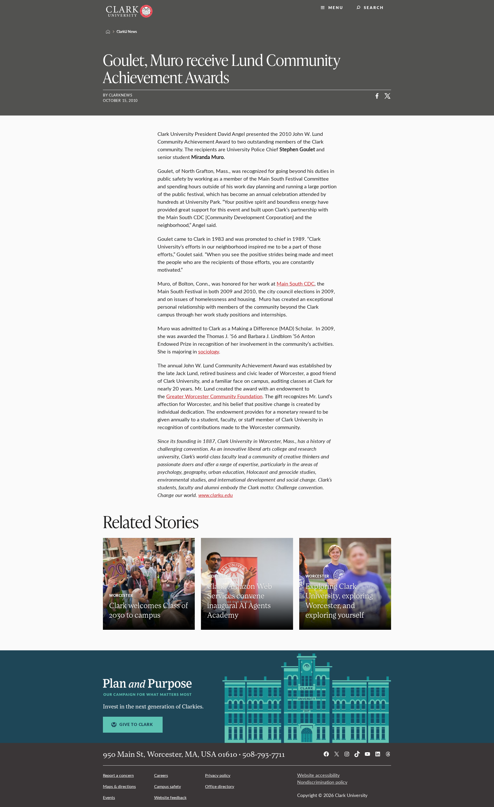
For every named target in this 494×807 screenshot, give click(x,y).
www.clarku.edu (215, 494)
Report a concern (118, 775)
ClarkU (108, 31)
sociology (208, 351)
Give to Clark (136, 724)
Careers (161, 775)
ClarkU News (127, 31)
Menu (335, 7)
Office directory (219, 786)
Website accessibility (318, 775)
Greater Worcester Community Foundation (214, 396)
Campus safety (167, 786)
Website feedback (170, 797)
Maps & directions (119, 786)
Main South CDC (295, 283)
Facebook (377, 96)
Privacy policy (217, 775)
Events (109, 797)
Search (374, 7)
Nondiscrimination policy (322, 782)
